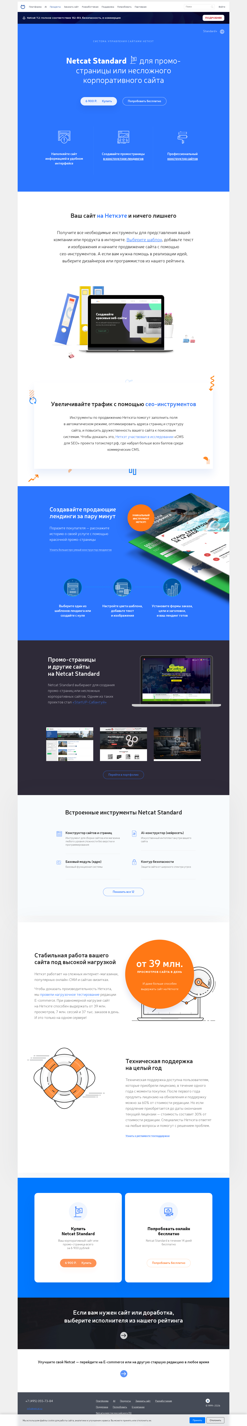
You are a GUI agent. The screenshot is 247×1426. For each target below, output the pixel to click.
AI (46, 7)
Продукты (55, 7)
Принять (197, 1420)
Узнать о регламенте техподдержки (148, 1135)
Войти (222, 7)
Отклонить (215, 1420)
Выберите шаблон (144, 239)
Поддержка (108, 7)
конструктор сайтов (182, 158)
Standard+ (210, 31)
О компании (138, 1406)
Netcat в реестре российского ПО (114, 1412)
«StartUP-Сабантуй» (89, 701)
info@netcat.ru (34, 1408)
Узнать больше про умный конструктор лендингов (81, 549)
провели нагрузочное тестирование (69, 994)
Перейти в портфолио (123, 774)
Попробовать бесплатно (144, 101)
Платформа (35, 7)
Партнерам (141, 7)
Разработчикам (90, 7)
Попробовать (124, 7)
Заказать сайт (71, 7)
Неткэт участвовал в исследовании (144, 436)
